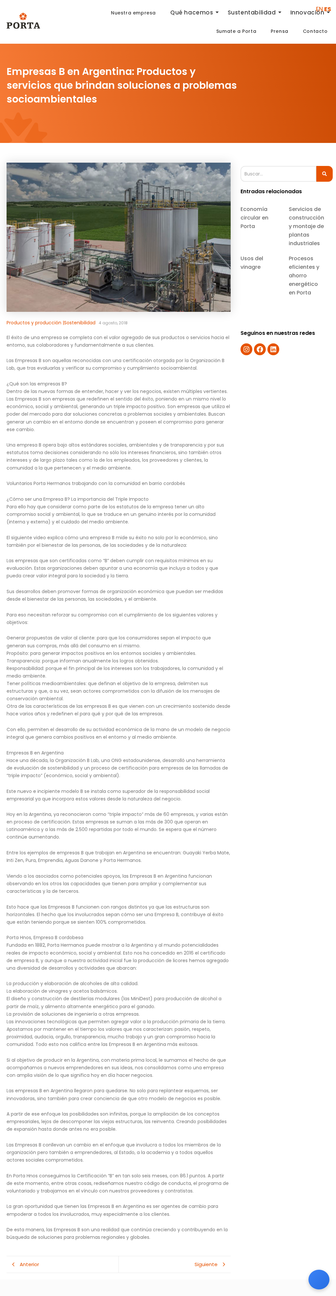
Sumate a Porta (236, 31)
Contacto (315, 31)
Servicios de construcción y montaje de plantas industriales (306, 226)
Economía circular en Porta (254, 217)
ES (327, 9)
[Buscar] (324, 174)
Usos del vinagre (252, 263)
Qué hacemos (191, 12)
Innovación (307, 12)
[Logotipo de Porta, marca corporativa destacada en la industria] (23, 20)
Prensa (279, 31)
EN (319, 9)
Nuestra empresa (133, 13)
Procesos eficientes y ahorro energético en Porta (304, 275)
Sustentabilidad (252, 12)
